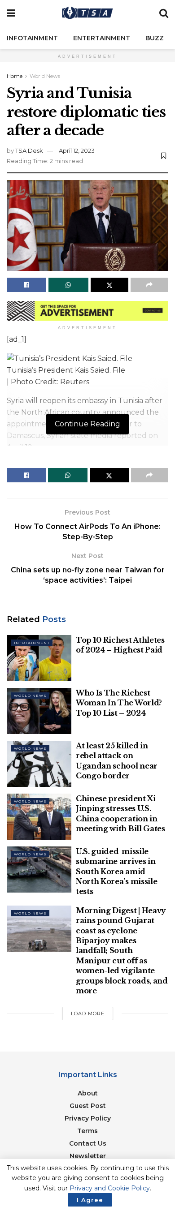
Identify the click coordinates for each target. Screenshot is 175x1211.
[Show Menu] (11, 13)
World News (45, 76)
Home (14, 76)
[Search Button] (163, 13)
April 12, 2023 (77, 150)
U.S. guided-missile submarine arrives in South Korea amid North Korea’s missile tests (116, 871)
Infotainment (32, 38)
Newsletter (88, 1156)
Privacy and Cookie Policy (110, 1188)
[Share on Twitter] (109, 285)
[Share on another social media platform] (149, 285)
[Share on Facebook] (26, 285)
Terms (87, 1131)
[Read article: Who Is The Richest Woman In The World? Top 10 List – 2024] (39, 711)
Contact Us (87, 1143)
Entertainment (101, 38)
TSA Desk (29, 150)
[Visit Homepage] (87, 13)
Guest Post (88, 1106)
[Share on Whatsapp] (68, 285)
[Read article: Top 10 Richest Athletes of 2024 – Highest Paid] (39, 658)
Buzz (154, 38)
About (88, 1093)
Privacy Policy (88, 1118)
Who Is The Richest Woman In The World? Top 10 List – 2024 (119, 702)
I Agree (90, 1199)
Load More (88, 1013)
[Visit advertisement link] (87, 311)
